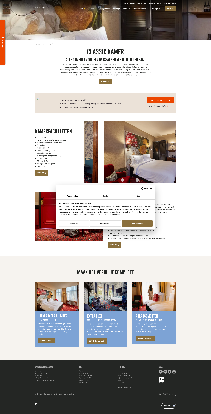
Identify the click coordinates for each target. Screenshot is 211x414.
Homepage (38, 44)
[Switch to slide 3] (129, 180)
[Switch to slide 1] (126, 180)
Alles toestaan (137, 223)
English (174, 3)
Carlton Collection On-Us (156, 106)
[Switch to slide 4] (130, 180)
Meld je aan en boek (159, 100)
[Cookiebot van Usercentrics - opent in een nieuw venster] (143, 189)
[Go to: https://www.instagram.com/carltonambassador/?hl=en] (174, 372)
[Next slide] (137, 180)
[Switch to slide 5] (132, 180)
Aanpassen (104, 223)
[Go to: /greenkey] (161, 380)
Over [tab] (138, 196)
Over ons (121, 367)
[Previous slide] (122, 180)
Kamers (47, 44)
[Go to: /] (41, 6)
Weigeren (74, 223)
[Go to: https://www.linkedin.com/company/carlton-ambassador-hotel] (169, 372)
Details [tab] (105, 196)
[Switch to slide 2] (127, 180)
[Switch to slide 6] (133, 180)
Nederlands (167, 3)
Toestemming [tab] (72, 196)
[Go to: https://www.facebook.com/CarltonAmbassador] (161, 372)
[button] (2, 42)
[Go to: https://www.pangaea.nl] (167, 394)
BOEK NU (170, 9)
